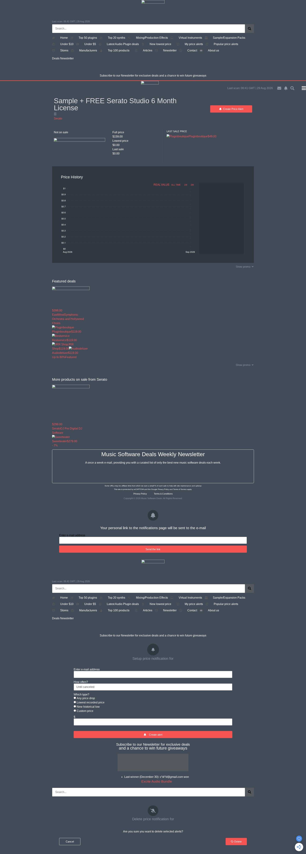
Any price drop (86, 698)
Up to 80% (58, 357)
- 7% (55, 445)
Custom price (85, 710)
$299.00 (57, 424)
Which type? (81, 694)
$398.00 (57, 310)
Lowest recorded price (90, 702)
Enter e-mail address (72, 535)
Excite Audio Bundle (156, 781)
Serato (58, 118)
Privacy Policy (163, 489)
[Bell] (286, 88)
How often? (81, 682)
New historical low (88, 706)
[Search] (249, 28)
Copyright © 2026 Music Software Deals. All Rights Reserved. (153, 498)
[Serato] (55, 114)
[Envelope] (279, 88)
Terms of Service (180, 489)
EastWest (58, 314)
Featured (70, 357)
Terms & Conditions (163, 494)
